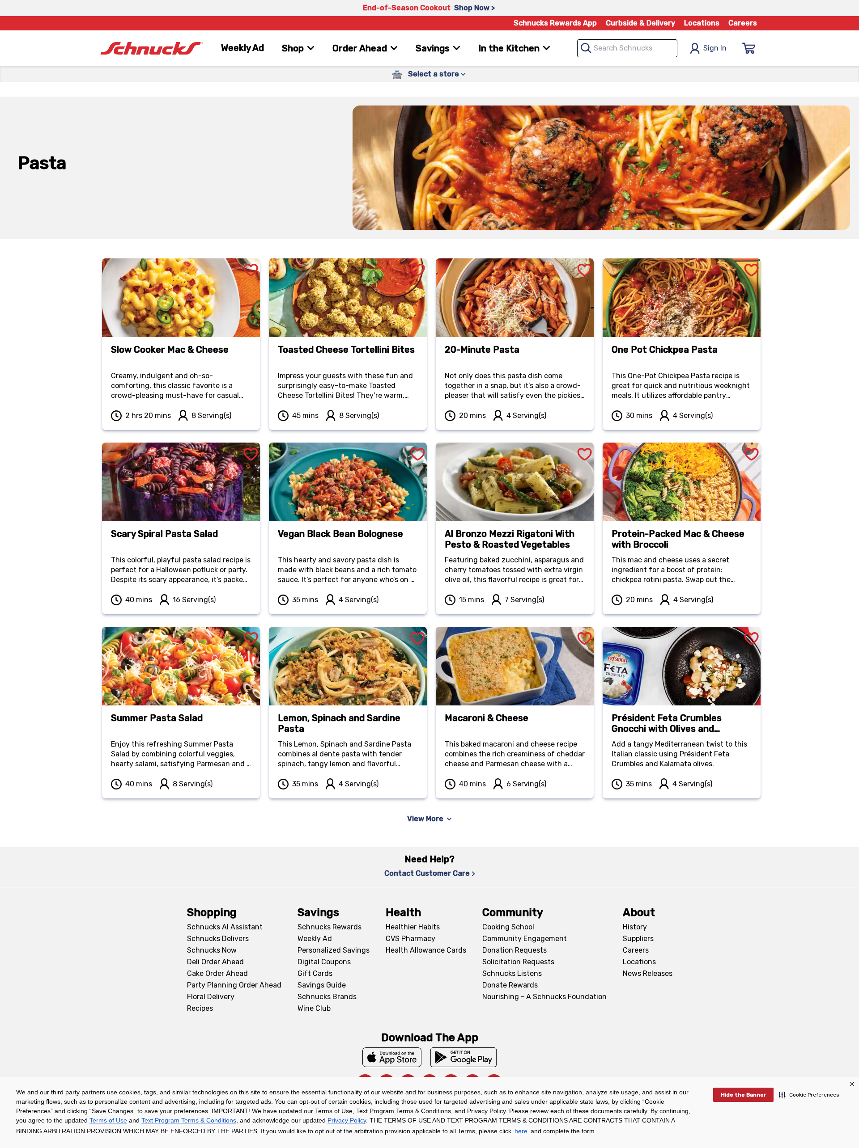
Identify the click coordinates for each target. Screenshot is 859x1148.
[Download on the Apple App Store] (391, 1057)
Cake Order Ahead (217, 973)
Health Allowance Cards (426, 950)
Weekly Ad (242, 47)
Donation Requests (514, 950)
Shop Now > (474, 8)
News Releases (647, 973)
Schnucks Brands (327, 996)
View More (425, 819)
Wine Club (314, 1008)
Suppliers (638, 938)
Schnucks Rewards (329, 927)
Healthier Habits (413, 927)
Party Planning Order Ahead (234, 985)
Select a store (433, 74)
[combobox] (627, 48)
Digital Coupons (324, 962)
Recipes (200, 1008)
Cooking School (508, 927)
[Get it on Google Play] (463, 1057)
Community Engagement (524, 938)
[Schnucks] (151, 48)
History (635, 927)
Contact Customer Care (427, 873)
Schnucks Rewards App (555, 23)
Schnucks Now (212, 950)
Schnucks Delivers (218, 938)
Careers (742, 23)
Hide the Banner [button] (743, 1095)
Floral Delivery (210, 996)
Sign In (715, 48)
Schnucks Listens (512, 973)
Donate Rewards (510, 985)
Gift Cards (315, 973)
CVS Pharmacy (410, 938)
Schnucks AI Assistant (225, 927)
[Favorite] (251, 260)
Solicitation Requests (518, 962)
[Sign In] (749, 48)
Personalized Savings (334, 950)
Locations (701, 23)
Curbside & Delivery (640, 23)
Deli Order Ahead (215, 962)
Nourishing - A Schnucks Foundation (544, 996)
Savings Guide (322, 985)
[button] (809, 1095)
